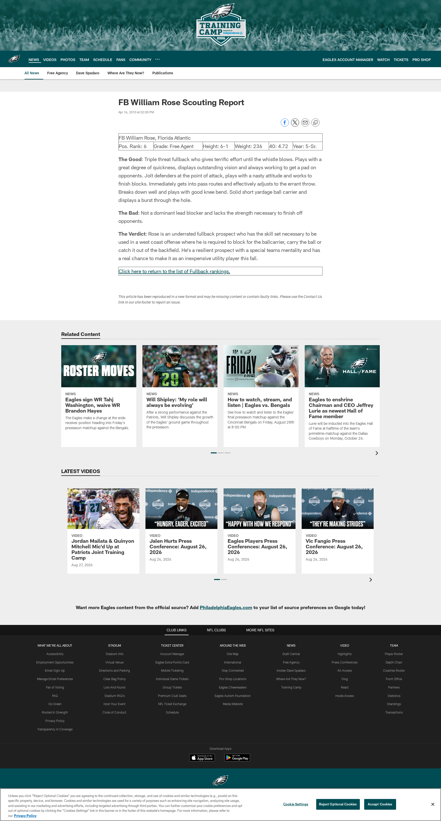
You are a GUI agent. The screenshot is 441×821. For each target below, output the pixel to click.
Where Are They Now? (291, 679)
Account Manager (172, 654)
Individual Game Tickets (172, 679)
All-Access (344, 670)
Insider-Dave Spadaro (291, 670)
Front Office (394, 679)
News (291, 645)
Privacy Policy (55, 720)
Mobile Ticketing (172, 670)
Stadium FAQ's (114, 695)
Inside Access (344, 695)
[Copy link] (315, 122)
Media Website (233, 704)
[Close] (432, 804)
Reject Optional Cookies (338, 804)
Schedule (172, 712)
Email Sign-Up (55, 670)
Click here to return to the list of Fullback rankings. (174, 271)
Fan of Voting (55, 687)
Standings (394, 704)
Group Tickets (172, 687)
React (345, 687)
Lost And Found (114, 687)
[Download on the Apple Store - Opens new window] (202, 758)
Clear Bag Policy (114, 679)
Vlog (344, 679)
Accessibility (55, 654)
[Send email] (305, 125)
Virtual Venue (114, 662)
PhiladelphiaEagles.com (226, 607)
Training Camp (291, 687)
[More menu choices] (157, 59)
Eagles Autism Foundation (233, 695)
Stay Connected (233, 670)
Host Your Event (115, 704)
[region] (220, 804)
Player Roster (394, 654)
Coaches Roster (394, 670)
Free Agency (291, 662)
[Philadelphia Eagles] (220, 781)
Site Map (233, 654)
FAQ (55, 695)
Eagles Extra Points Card (172, 662)
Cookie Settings (295, 804)
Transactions (394, 712)
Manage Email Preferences (55, 679)
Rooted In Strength (55, 712)
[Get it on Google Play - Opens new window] (237, 760)
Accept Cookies (380, 804)
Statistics (394, 695)
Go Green (55, 704)
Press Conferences (345, 662)
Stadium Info (115, 654)
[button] (213, 453)
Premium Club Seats (172, 695)
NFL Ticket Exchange (172, 704)
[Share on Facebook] (285, 125)
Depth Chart (394, 662)
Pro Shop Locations (232, 679)
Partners (394, 687)
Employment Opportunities (55, 662)
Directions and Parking (114, 670)
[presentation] (378, 453)
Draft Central (291, 654)
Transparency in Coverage (54, 729)
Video (344, 645)
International (232, 662)
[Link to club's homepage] (14, 59)
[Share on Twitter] (295, 125)
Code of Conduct (114, 712)
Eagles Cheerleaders (233, 687)
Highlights (345, 654)
